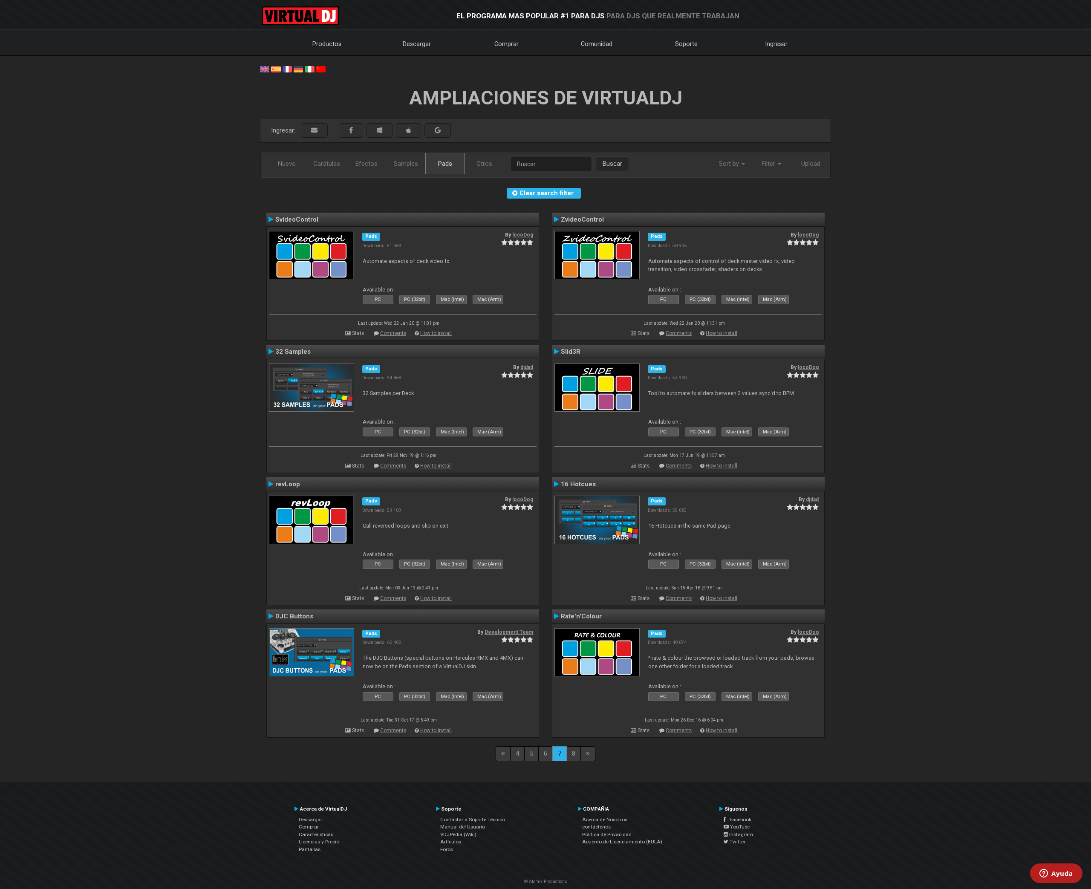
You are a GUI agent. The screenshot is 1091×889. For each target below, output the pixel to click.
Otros (484, 163)
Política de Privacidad (607, 834)
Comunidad (596, 43)
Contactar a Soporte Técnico (472, 820)
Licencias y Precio (319, 842)
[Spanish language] (275, 68)
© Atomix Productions (545, 881)
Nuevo (287, 163)
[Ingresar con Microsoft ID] (380, 130)
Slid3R (570, 351)
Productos (326, 43)
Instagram (740, 834)
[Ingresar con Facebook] (351, 130)
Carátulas (326, 163)
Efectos (366, 163)
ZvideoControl (582, 219)
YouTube (739, 827)
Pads (445, 163)
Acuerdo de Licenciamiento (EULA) (622, 842)
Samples (406, 163)
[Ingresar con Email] (314, 130)
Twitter (736, 842)
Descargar (417, 43)
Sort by (730, 163)
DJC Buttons (294, 616)
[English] (264, 68)
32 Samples (293, 351)
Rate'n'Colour (581, 616)
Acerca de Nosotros (604, 820)
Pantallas (309, 849)
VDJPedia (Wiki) (458, 834)
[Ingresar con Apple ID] (408, 130)
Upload (810, 163)
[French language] (287, 68)
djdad (526, 367)
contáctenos (596, 827)
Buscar (612, 163)
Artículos (450, 842)
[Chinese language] (321, 68)
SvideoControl (296, 219)
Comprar (506, 43)
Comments (393, 333)
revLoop (287, 484)
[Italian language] (309, 68)
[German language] (298, 68)
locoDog (522, 235)
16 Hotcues (578, 484)
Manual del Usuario (462, 827)
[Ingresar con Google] (437, 130)
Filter (769, 163)
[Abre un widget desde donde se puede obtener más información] (1056, 874)
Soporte (686, 43)
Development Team (509, 632)
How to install (436, 333)
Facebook (738, 820)
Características (316, 834)
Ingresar (776, 43)
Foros (446, 849)
